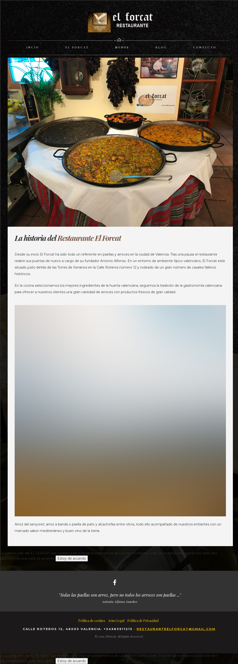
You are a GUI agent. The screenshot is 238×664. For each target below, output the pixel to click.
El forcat (77, 47)
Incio (32, 47)
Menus (122, 47)
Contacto (204, 47)
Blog (161, 47)
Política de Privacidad (143, 620)
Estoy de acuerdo (71, 558)
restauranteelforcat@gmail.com (176, 629)
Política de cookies (91, 620)
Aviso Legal (116, 620)
